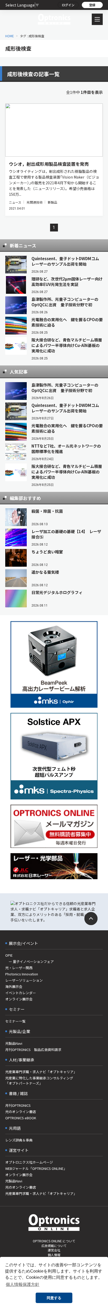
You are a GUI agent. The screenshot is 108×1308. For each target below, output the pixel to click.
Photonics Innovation (21, 973)
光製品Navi (13, 1043)
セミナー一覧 (15, 1021)
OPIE (9, 955)
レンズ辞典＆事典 (19, 1140)
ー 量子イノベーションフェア (29, 961)
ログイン (68, 5)
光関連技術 (34, 202)
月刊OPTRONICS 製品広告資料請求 (33, 1049)
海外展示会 (13, 986)
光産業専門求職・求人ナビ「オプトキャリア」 (41, 1071)
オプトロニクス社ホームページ (29, 1162)
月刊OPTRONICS (18, 1105)
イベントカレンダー (20, 992)
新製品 (52, 202)
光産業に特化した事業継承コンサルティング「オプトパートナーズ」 (39, 1080)
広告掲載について (54, 1245)
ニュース (15, 202)
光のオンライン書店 (20, 1111)
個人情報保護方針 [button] (22, 1284)
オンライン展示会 (19, 999)
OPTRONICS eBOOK (20, 1117)
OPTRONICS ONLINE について (54, 1241)
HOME (9, 36)
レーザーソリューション (24, 980)
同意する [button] (54, 1298)
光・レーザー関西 (19, 967)
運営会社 (54, 1250)
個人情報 (54, 1254)
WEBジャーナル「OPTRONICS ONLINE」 (36, 1168)
